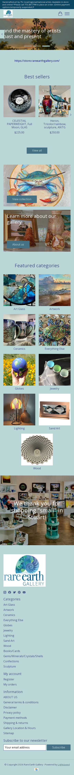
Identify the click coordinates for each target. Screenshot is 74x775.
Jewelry (54, 388)
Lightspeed (64, 764)
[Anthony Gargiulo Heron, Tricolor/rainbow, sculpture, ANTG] (55, 101)
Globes (19, 388)
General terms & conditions (21, 702)
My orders (10, 684)
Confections (11, 661)
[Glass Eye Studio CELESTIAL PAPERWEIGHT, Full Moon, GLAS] (19, 101)
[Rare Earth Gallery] (8, 13)
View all (37, 150)
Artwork (54, 309)
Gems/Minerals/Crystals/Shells (23, 656)
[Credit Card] (36, 770)
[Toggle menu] (67, 13)
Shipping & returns (15, 723)
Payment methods (15, 718)
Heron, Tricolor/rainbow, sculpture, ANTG (54, 124)
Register (8, 679)
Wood (37, 468)
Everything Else (55, 349)
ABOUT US (10, 697)
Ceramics (19, 349)
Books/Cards (11, 651)
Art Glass (19, 309)
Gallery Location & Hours (19, 728)
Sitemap (8, 733)
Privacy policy (12, 712)
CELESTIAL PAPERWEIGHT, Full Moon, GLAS (19, 124)
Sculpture (9, 666)
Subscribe (58, 747)
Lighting (19, 428)
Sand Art (54, 428)
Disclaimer (10, 707)
